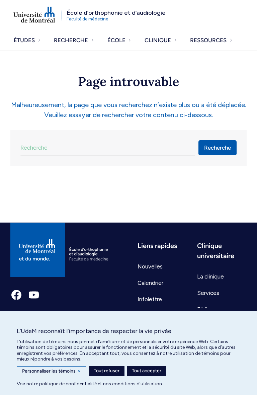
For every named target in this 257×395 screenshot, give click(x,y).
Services (208, 293)
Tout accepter (146, 371)
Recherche (217, 147)
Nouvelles (150, 266)
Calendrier (150, 283)
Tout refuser (106, 371)
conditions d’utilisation (137, 384)
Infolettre (150, 299)
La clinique (210, 276)
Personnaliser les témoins (51, 371)
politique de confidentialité (68, 384)
